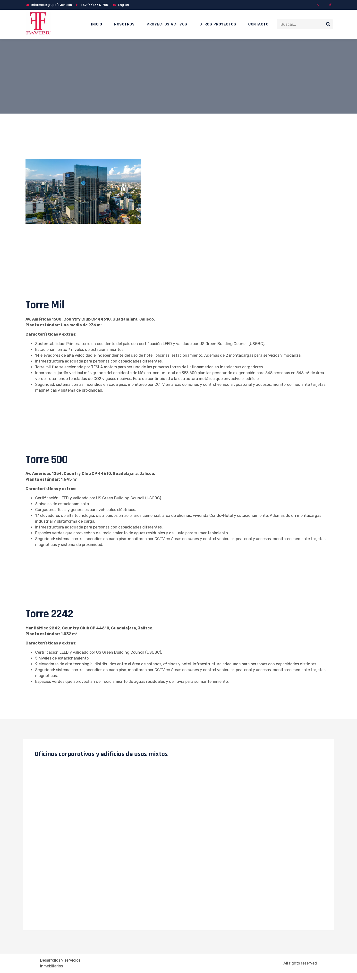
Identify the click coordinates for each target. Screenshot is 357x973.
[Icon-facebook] (311, 4)
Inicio (96, 24)
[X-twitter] (317, 4)
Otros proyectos (217, 24)
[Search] (328, 24)
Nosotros (124, 24)
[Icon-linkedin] (324, 4)
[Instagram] (330, 4)
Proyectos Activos (167, 24)
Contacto (258, 24)
